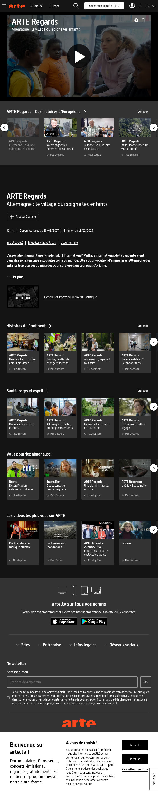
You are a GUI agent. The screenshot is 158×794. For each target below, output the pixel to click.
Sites (25, 644)
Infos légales (85, 644)
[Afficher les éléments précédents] (4, 127)
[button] (76, 5)
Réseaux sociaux (124, 644)
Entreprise (52, 644)
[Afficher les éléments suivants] (154, 127)
